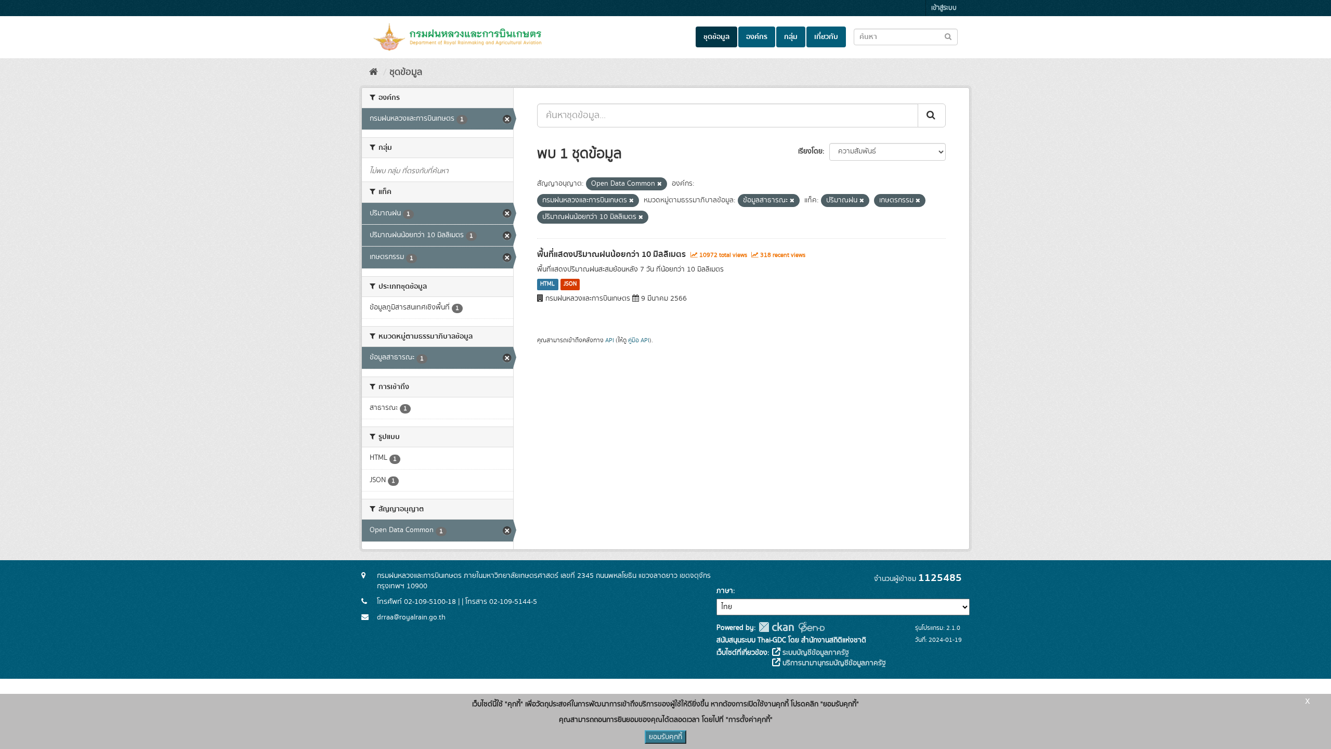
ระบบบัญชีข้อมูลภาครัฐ (814, 653)
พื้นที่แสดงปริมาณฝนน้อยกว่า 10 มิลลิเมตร (611, 254)
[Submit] (932, 115)
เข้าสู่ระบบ (944, 8)
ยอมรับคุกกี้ (665, 737)
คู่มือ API (638, 340)
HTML (547, 284)
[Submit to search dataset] (948, 36)
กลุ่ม (791, 37)
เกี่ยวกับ (826, 37)
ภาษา (724, 591)
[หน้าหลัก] (373, 72)
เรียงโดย (810, 151)
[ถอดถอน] (659, 184)
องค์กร (756, 37)
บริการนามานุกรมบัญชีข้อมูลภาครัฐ (833, 663)
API (609, 340)
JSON (570, 284)
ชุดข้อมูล (716, 37)
